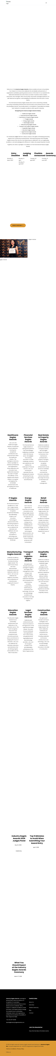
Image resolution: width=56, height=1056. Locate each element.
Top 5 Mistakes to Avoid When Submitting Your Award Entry (37, 839)
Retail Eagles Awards (29, 122)
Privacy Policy (20, 1049)
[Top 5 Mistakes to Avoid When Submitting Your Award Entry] (37, 778)
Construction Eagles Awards (29, 133)
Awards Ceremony (33, 1007)
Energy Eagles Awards (28, 121)
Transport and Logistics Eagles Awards (28, 126)
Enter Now (31, 1005)
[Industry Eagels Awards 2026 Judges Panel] (19, 778)
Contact (31, 1013)
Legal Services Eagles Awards (28, 132)
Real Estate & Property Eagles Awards (28, 117)
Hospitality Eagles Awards (28, 128)
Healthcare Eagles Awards (28, 113)
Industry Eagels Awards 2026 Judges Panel (19, 838)
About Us (31, 1002)
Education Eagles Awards (28, 130)
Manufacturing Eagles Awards (28, 124)
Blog (30, 1010)
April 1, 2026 (36, 847)
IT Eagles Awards (29, 119)
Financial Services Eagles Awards (29, 115)
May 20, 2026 (18, 845)
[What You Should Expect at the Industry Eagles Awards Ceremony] (19, 905)
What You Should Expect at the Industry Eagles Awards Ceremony (19, 967)
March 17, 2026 (18, 976)
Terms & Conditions (11, 1049)
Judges (16, 136)
